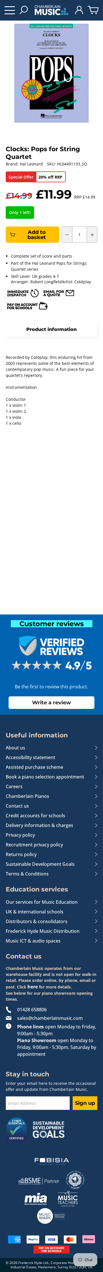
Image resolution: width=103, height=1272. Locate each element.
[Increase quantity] (92, 234)
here (32, 987)
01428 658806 (32, 1009)
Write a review (51, 702)
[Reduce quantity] (67, 234)
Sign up (85, 1103)
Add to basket (36, 234)
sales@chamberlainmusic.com (50, 1018)
